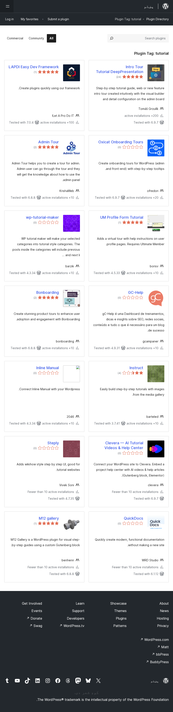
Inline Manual (47, 368)
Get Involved (32, 603)
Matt (163, 647)
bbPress (160, 654)
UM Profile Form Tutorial (121, 217)
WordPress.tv (71, 626)
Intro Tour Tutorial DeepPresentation (119, 69)
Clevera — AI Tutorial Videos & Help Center (123, 445)
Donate (34, 618)
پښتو (154, 681)
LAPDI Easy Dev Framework (34, 67)
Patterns (120, 626)
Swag (35, 626)
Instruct (136, 368)
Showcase (118, 603)
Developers (75, 618)
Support (78, 611)
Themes (120, 611)
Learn (80, 603)
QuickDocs (133, 518)
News (164, 611)
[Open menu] (7, 6)
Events (36, 611)
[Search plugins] (111, 38)
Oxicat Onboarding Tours (120, 142)
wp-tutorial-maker (42, 217)
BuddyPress (157, 662)
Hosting (163, 618)
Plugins (121, 618)
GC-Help (135, 292)
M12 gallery (49, 518)
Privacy (163, 626)
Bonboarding (47, 292)
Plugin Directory (157, 19)
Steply (53, 443)
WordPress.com (154, 639)
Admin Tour (48, 142)
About (164, 603)
